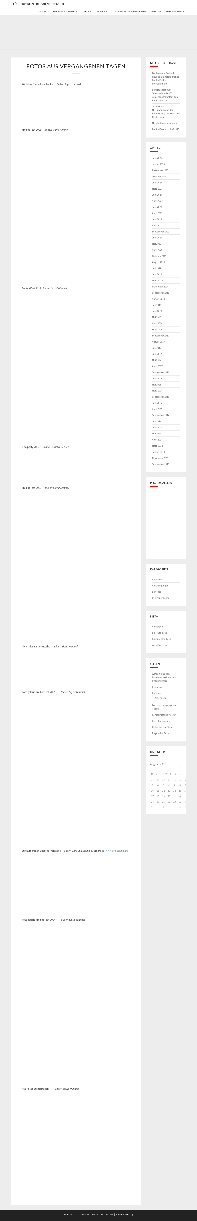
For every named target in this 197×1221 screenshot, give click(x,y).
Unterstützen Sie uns (163, 727)
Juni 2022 (157, 219)
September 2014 (160, 415)
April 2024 (157, 200)
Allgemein (157, 579)
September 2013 (160, 464)
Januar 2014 (158, 451)
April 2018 (157, 323)
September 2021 (160, 231)
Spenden (88, 11)
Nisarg (129, 1214)
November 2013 (160, 458)
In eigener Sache (160, 597)
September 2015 (160, 396)
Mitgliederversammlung (165, 123)
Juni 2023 (157, 206)
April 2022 (157, 225)
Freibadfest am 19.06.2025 (165, 129)
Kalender (157, 693)
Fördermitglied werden (65, 11)
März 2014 (157, 445)
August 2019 (158, 262)
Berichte (156, 591)
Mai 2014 (156, 433)
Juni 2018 (157, 311)
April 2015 (157, 409)
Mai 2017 (156, 360)
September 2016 (160, 372)
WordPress (107, 1214)
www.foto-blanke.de (116, 850)
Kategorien (102, 11)
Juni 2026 (157, 157)
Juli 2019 (156, 268)
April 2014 (157, 439)
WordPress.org (160, 645)
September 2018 (160, 292)
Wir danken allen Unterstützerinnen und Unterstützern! (164, 677)
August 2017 (158, 341)
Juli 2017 (156, 347)
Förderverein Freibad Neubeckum (38, 4)
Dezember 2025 (160, 170)
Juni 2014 (157, 427)
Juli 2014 (156, 421)
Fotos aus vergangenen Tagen (130, 11)
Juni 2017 (157, 353)
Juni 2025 (157, 182)
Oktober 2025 (159, 176)
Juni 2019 (157, 274)
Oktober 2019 (159, 256)
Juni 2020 (157, 237)
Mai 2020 (156, 243)
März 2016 (157, 390)
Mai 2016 (156, 384)
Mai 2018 (156, 317)
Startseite (43, 11)
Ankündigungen (160, 585)
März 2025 (157, 188)
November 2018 (160, 286)
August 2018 (158, 298)
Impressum (156, 11)
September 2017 (160, 335)
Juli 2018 (156, 305)
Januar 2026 (158, 164)
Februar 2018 (159, 329)
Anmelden (157, 626)
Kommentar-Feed (161, 638)
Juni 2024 (157, 194)
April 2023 (157, 213)
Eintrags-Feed (159, 632)
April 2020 (157, 249)
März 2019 (157, 280)
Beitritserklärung (161, 720)
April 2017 (157, 366)
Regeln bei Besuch (175, 11)
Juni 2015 (157, 402)
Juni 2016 (157, 378)
